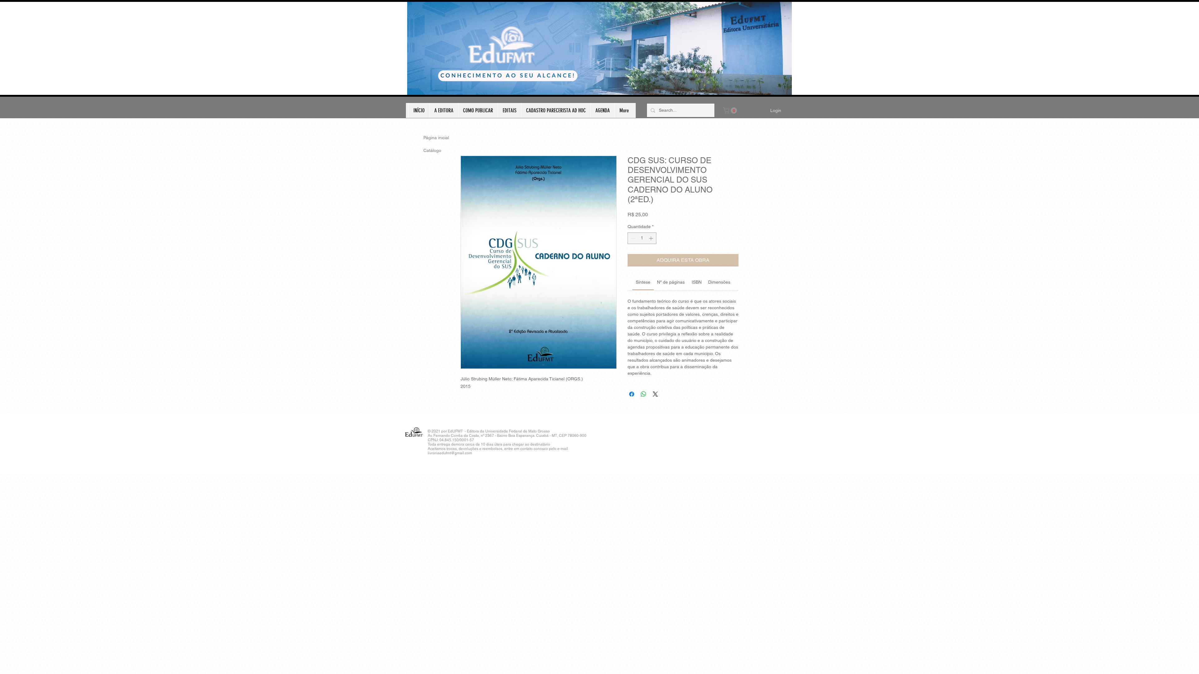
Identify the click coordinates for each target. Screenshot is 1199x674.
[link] (643, 282)
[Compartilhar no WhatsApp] (643, 394)
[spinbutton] (642, 238)
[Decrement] (632, 238)
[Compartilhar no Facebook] (631, 394)
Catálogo (432, 150)
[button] (730, 110)
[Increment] (651, 238)
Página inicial (436, 137)
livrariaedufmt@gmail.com (450, 453)
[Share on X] (655, 394)
